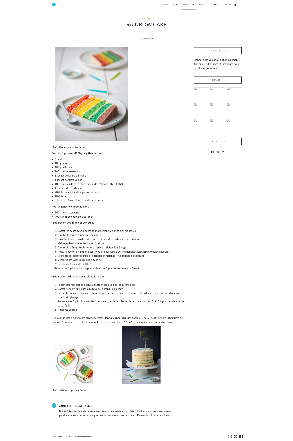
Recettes (146, 18)
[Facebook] (212, 151)
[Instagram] (223, 151)
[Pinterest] (218, 151)
